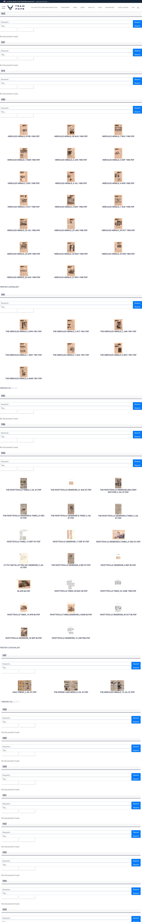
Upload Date (25, 29)
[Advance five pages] (14, 287)
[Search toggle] (138, 7)
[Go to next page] (12, 287)
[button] (42, 2)
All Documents (8, 29)
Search (137, 22)
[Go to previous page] (7, 287)
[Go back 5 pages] (6, 287)
